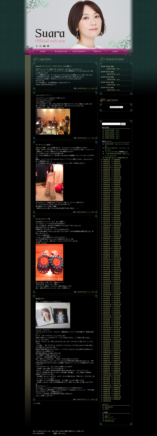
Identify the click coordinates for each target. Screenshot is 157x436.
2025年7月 (106, 171)
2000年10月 (107, 401)
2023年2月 (117, 198)
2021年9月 (106, 215)
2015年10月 (107, 283)
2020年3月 (106, 233)
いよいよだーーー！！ (44, 95)
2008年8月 (106, 366)
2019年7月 (106, 240)
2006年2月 (106, 395)
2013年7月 (117, 308)
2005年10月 (107, 399)
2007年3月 (117, 382)
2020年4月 (117, 231)
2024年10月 (117, 179)
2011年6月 (106, 333)
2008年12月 (107, 362)
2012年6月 (106, 322)
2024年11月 (107, 179)
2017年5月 (106, 266)
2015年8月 (106, 285)
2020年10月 (117, 225)
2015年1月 (117, 291)
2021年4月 (117, 219)
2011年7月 (117, 331)
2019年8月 (117, 239)
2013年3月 (117, 312)
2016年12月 (117, 269)
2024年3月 (106, 186)
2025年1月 (106, 177)
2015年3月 (117, 289)
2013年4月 (106, 312)
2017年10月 (117, 260)
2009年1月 (117, 360)
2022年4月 (117, 208)
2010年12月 (107, 339)
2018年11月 (107, 248)
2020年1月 (106, 235)
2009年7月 (117, 354)
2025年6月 (117, 171)
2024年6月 (117, 182)
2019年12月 (117, 235)
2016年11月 (107, 271)
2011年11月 (117, 327)
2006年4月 (106, 393)
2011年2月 (106, 337)
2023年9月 (106, 192)
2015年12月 (107, 281)
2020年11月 (107, 225)
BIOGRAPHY (109, 407)
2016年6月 (106, 275)
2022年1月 (106, 211)
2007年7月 (117, 378)
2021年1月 (106, 223)
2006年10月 (107, 387)
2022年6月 (117, 206)
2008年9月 (117, 364)
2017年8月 (117, 262)
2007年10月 (107, 376)
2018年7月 (106, 252)
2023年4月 (117, 196)
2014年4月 (106, 300)
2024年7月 (106, 182)
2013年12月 (107, 304)
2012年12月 (107, 316)
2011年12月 (107, 327)
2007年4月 (106, 382)
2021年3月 (106, 221)
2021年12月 (117, 211)
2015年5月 (117, 287)
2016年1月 (117, 279)
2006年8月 (106, 389)
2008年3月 (117, 370)
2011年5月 (117, 333)
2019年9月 (106, 239)
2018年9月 (106, 250)
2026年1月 (106, 165)
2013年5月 (117, 310)
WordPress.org (109, 421)
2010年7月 (117, 343)
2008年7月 (117, 366)
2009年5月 (117, 356)
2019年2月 (117, 244)
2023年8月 (117, 192)
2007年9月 (117, 376)
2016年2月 (106, 279)
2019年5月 (106, 242)
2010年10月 (107, 341)
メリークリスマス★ (111, 152)
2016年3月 (117, 277)
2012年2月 (106, 325)
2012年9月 (117, 318)
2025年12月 (117, 165)
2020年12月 (117, 223)
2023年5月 (106, 196)
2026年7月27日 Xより (113, 74)
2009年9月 (117, 353)
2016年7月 (117, 273)
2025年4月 (117, 173)
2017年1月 (106, 269)
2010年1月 (117, 349)
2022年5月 (106, 208)
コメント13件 (90, 399)
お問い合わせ (62, 433)
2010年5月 (117, 345)
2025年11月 (107, 167)
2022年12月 (117, 200)
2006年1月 (117, 395)
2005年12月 (107, 397)
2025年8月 (117, 169)
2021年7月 (106, 217)
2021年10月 (117, 213)
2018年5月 (106, 254)
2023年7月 (106, 194)
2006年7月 (117, 389)
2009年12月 (107, 351)
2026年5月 (106, 161)
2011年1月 (117, 337)
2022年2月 (117, 210)
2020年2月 (117, 233)
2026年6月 (117, 159)
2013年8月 (106, 308)
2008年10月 (107, 364)
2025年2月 (117, 175)
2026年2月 (117, 163)
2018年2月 (117, 256)
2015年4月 (106, 289)
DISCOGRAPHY (79, 51)
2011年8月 (106, 331)
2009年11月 (117, 351)
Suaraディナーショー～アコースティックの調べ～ (54, 66)
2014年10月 (107, 295)
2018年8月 (117, 250)
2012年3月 (117, 324)
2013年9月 (117, 306)
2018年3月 (106, 256)
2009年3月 (117, 358)
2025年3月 (106, 175)
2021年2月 (117, 221)
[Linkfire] (48, 46)
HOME (42, 51)
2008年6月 (106, 368)
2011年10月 (107, 329)
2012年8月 (106, 320)
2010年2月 (106, 349)
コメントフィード (110, 419)
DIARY (115, 51)
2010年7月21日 (81, 399)
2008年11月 (117, 362)
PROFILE (97, 51)
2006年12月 (107, 385)
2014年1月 (117, 302)
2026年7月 (106, 159)
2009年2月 (106, 360)
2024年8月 (117, 181)
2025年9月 (106, 169)
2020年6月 (117, 229)
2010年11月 (117, 339)
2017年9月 (106, 262)
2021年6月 (117, 217)
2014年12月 (107, 293)
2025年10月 (117, 167)
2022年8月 (117, 204)
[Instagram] (40, 46)
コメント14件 (90, 212)
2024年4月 (117, 184)
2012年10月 (107, 318)
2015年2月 (106, 291)
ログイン (107, 415)
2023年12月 (117, 188)
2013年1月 (117, 314)
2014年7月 (117, 296)
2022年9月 (106, 204)
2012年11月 (117, 316)
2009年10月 (107, 353)
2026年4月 (117, 161)
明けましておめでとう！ (112, 148)
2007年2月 (106, 383)
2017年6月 (117, 264)
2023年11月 (107, 190)
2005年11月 (117, 397)
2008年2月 (106, 372)
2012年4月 (106, 324)
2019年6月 (117, 240)
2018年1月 (106, 258)
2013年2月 (106, 314)
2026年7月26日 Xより (113, 79)
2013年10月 (107, 306)
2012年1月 (117, 325)
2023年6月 (117, 194)
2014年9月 (117, 295)
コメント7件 (90, 138)
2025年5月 (106, 173)
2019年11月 (107, 237)
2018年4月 (117, 254)
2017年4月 (117, 266)
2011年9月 (117, 329)
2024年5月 (106, 184)
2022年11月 (107, 202)
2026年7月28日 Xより (113, 68)
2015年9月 (117, 283)
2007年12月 (107, 374)
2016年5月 (117, 275)
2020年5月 (106, 231)
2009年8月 (106, 354)
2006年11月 (117, 385)
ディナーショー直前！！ (44, 145)
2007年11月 (117, 374)
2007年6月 (106, 380)
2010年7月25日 (81, 292)
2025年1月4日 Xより (112, 144)
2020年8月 (117, 227)
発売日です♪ (40, 299)
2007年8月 (106, 378)
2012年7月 (117, 320)
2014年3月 (117, 300)
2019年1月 (106, 246)
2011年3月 (117, 335)
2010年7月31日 (81, 88)
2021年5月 (106, 219)
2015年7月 (117, 285)
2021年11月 (107, 213)
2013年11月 (117, 304)
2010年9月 (117, 341)
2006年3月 (117, 393)
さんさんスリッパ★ (43, 219)
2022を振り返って (110, 157)
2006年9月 (117, 387)
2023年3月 (106, 198)
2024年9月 (106, 181)
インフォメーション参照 (46, 378)
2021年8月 (117, 215)
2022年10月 (117, 202)
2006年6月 (106, 391)
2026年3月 (106, 163)
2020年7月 (106, 229)
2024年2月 (117, 186)
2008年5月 (117, 368)
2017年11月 (107, 260)
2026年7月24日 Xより (113, 84)
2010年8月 (106, 343)
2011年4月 (106, 335)
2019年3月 (106, 244)
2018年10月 (117, 248)
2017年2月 (117, 268)
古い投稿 (36, 403)
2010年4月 (106, 347)
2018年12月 (117, 246)
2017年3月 (106, 268)
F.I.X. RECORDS (55, 433)
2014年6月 (106, 298)
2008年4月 (106, 370)
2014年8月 (106, 296)
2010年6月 (106, 345)
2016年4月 (106, 277)
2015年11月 (117, 281)
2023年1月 (106, 200)
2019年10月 (117, 237)
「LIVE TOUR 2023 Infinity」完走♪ (115, 153)
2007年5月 (117, 380)
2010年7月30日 (81, 138)
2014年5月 (117, 298)
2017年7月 (106, 264)
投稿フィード (109, 417)
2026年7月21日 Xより (113, 90)
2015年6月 (106, 287)
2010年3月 (117, 347)
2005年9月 (117, 399)
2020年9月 (106, 227)
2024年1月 (106, 188)
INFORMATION (60, 51)
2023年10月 (117, 190)
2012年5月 (117, 322)
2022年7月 (106, 206)
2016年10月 (117, 271)
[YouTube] (44, 46)
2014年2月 (106, 302)
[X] (36, 46)
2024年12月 (117, 177)
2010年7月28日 (81, 212)
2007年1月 (117, 383)
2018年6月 (117, 252)
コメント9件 (90, 88)
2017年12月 (117, 258)
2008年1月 (117, 372)
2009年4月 (106, 358)
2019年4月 (117, 242)
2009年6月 (106, 356)
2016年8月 (106, 273)
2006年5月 (117, 391)
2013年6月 (106, 310)
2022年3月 (106, 210)
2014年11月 (117, 293)
